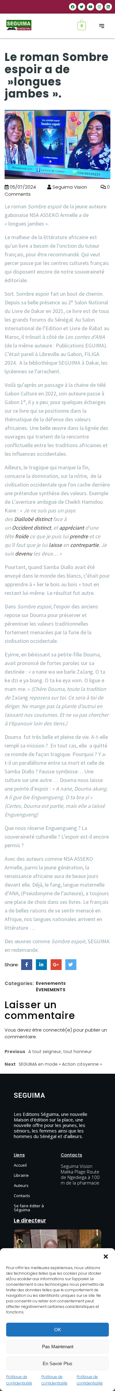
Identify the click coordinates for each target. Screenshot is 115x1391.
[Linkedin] (108, 6)
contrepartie (84, 544)
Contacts (22, 1195)
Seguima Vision (69, 187)
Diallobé (23, 519)
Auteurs (21, 1185)
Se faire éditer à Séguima (29, 1208)
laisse (55, 544)
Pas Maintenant (57, 1346)
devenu (23, 553)
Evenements (51, 983)
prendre (79, 536)
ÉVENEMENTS (50, 990)
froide (22, 536)
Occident (22, 527)
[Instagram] (99, 6)
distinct (43, 519)
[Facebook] (72, 6)
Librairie (21, 1175)
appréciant (71, 527)
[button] (106, 1256)
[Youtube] (90, 6)
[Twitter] (81, 6)
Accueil (20, 1165)
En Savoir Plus (57, 1363)
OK (57, 1329)
